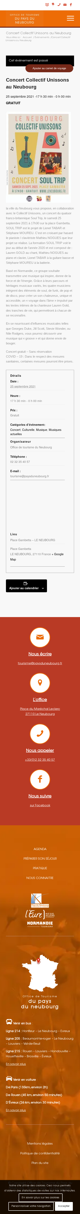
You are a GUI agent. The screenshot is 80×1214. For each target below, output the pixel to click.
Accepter (64, 1206)
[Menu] (68, 18)
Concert (15, 430)
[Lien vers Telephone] (59, 5)
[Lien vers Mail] (65, 5)
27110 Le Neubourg (40, 714)
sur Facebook (40, 805)
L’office (40, 700)
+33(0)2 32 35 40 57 (40, 760)
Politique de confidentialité (40, 1153)
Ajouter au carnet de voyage (49, 68)
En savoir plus (16, 1064)
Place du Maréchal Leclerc (40, 709)
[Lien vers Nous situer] (53, 5)
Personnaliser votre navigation (31, 1206)
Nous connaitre (40, 878)
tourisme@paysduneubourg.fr (40, 663)
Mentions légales (40, 1143)
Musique (41, 430)
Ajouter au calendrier (24, 588)
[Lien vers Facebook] (71, 5)
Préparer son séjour (40, 858)
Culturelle (28, 430)
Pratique (40, 868)
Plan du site (40, 1163)
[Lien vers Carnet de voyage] (47, 5)
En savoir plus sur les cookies (40, 1197)
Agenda (40, 849)
